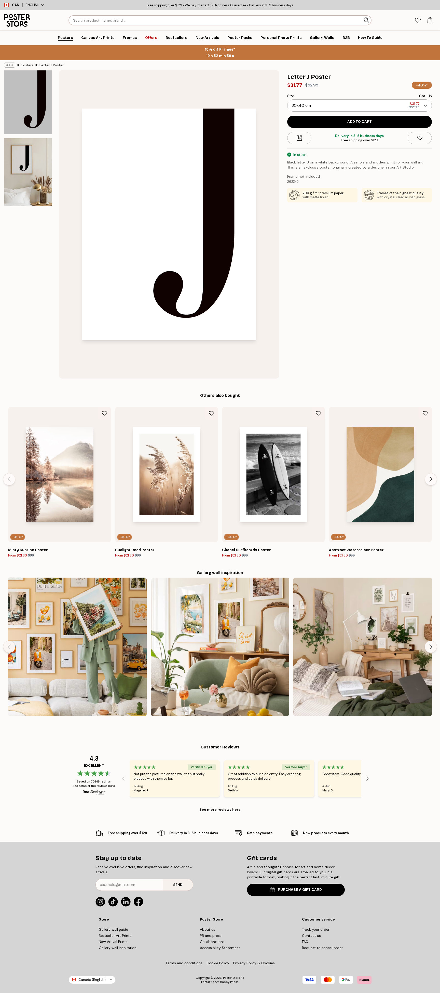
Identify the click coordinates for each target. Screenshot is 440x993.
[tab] (418, 20)
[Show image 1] (28, 102)
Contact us (311, 935)
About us (207, 929)
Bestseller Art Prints (115, 935)
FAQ (305, 941)
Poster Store (231, 978)
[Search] (367, 20)
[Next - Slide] (431, 479)
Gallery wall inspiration (117, 947)
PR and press (211, 935)
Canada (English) (92, 979)
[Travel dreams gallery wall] (77, 647)
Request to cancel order (322, 947)
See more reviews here (220, 809)
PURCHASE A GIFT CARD (300, 889)
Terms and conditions (184, 963)
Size (290, 96)
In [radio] (430, 96)
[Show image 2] (28, 172)
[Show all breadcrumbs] (9, 65)
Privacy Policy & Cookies (254, 963)
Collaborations (212, 941)
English (32, 5)
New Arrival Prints (113, 941)
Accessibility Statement (220, 947)
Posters (27, 65)
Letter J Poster (51, 65)
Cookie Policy (218, 963)
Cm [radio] (422, 96)
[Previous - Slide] (9, 479)
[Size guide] (299, 138)
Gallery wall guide (113, 929)
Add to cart (359, 121)
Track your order (315, 929)
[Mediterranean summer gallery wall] (220, 647)
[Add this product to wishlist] (420, 138)
